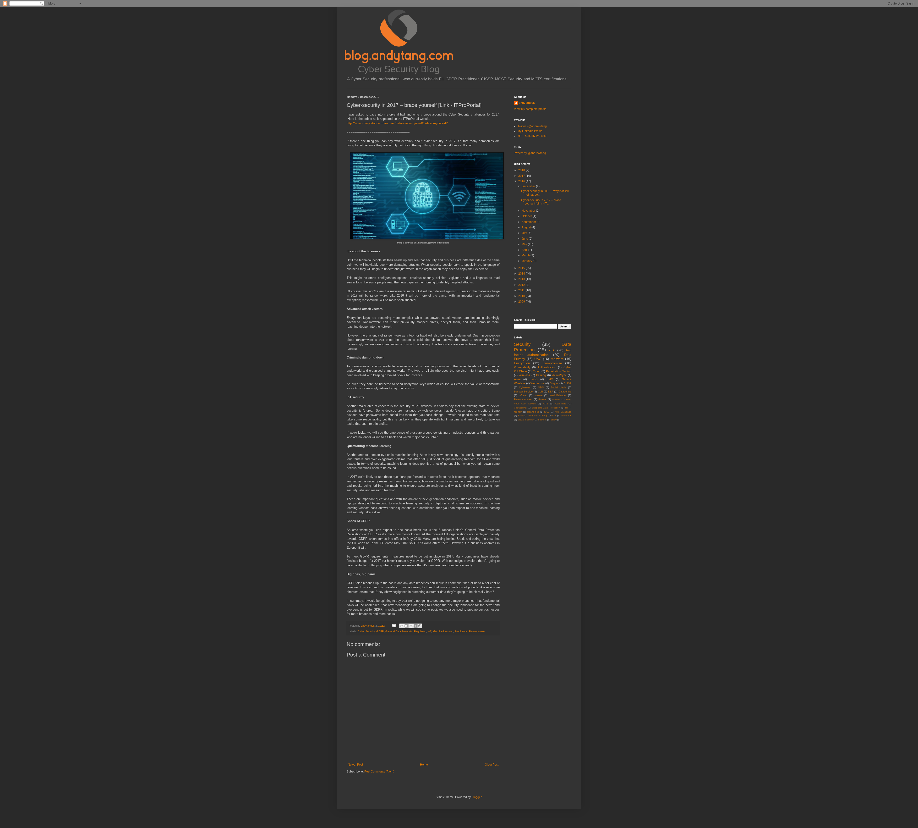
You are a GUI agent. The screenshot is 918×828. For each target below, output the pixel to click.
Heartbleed (533, 411)
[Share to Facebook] (415, 626)
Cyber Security (366, 631)
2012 (522, 285)
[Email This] (401, 626)
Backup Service (523, 391)
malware (557, 359)
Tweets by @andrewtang (530, 153)
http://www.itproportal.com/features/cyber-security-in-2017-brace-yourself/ (397, 123)
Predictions (461, 631)
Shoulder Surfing (537, 415)
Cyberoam (525, 387)
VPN (553, 415)
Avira (517, 379)
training (541, 375)
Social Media (558, 387)
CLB (540, 391)
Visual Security (526, 419)
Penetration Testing (558, 371)
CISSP (567, 383)
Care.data (560, 403)
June (525, 238)
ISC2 (547, 411)
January (527, 261)
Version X (566, 415)
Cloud (537, 371)
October (527, 216)
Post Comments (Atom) (379, 771)
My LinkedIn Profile (530, 131)
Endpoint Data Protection (546, 407)
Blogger (554, 383)
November (529, 210)
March (526, 255)
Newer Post (355, 764)
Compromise (552, 363)
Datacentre (564, 391)
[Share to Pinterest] (419, 626)
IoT (429, 631)
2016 (522, 181)
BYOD (534, 379)
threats (542, 399)
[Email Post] (394, 625)
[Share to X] (410, 626)
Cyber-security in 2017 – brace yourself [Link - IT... (541, 202)
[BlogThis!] (406, 626)
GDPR (380, 631)
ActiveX (556, 399)
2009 (522, 301)
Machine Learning (443, 631)
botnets (542, 419)
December (529, 186)
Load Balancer (557, 395)
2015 (522, 268)
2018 (522, 170)
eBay (554, 419)
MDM (541, 387)
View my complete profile (530, 109)
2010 (522, 296)
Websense (537, 383)
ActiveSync (559, 375)
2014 (522, 273)
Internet (538, 395)
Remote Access (523, 399)
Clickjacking (520, 407)
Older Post (491, 764)
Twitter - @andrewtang (532, 126)
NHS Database (563, 411)
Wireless (524, 375)
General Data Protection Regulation (405, 631)
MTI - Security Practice (532, 136)
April (525, 250)
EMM (549, 379)
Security (522, 344)
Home (424, 764)
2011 (522, 290)
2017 (522, 175)
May (525, 244)
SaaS (521, 415)
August (526, 227)
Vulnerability (522, 367)
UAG (537, 359)
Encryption (522, 363)
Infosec (523, 395)
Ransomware (477, 631)
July (525, 233)
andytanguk (527, 103)
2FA (552, 350)
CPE (545, 403)
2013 (522, 279)
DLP (550, 391)
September (529, 222)
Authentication (547, 367)
